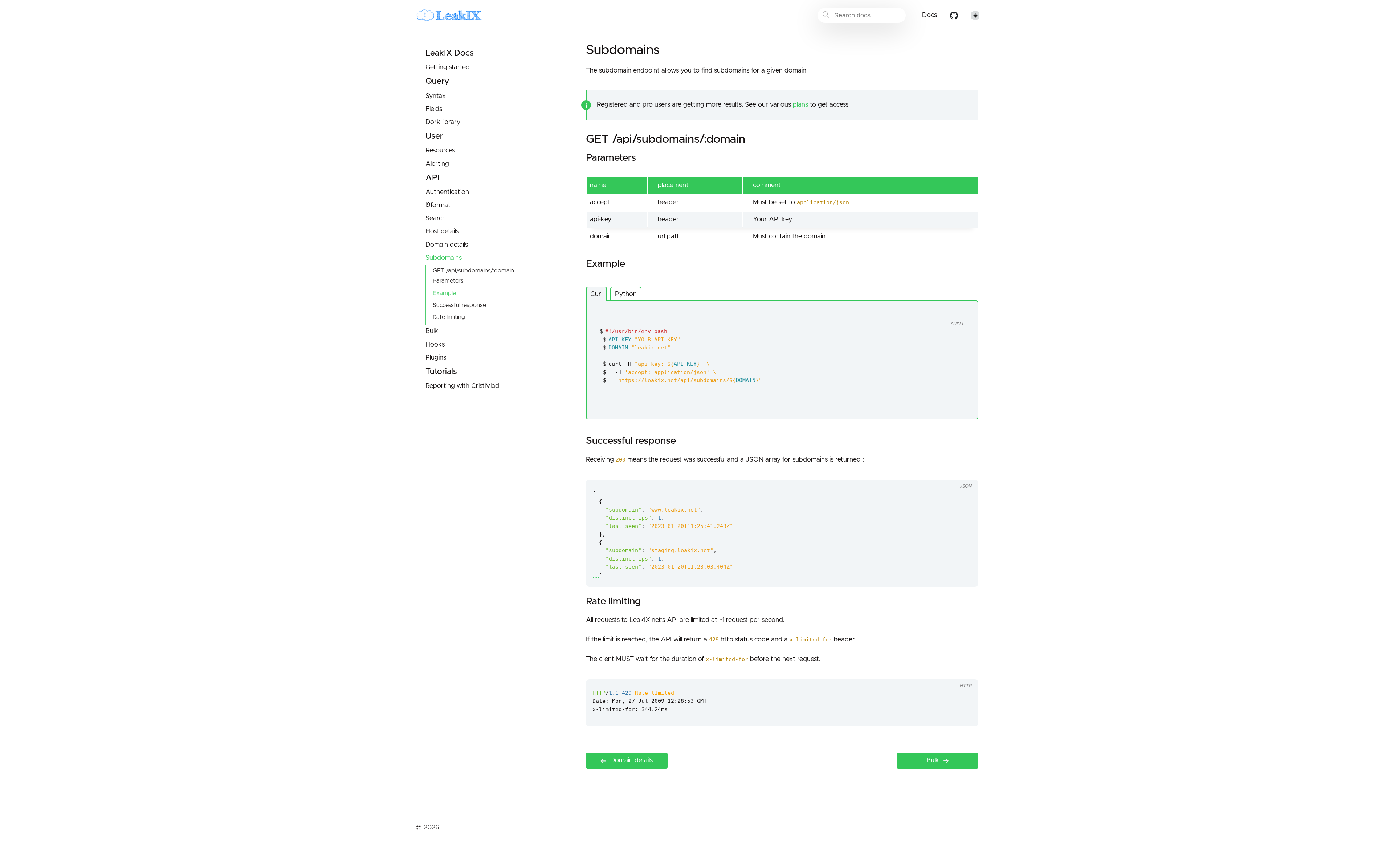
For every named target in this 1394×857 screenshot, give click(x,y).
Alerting (437, 164)
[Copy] (943, 310)
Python (626, 294)
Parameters (448, 281)
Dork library (442, 122)
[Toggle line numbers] (957, 310)
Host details (442, 231)
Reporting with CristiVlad (462, 386)
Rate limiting (449, 317)
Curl (596, 294)
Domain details (446, 245)
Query (437, 81)
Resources (440, 150)
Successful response (459, 305)
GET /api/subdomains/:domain (473, 271)
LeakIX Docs (449, 53)
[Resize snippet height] (965, 472)
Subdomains (443, 258)
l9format (438, 205)
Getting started (447, 67)
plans (800, 105)
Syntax (435, 96)
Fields (433, 109)
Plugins (435, 357)
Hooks (435, 344)
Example (444, 293)
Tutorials (441, 372)
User (434, 136)
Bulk (431, 331)
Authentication (447, 192)
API (432, 178)
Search (435, 218)
